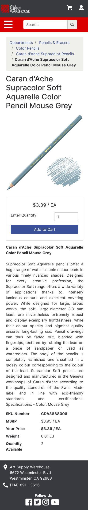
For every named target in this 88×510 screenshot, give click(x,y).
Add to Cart (44, 229)
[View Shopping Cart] (69, 8)
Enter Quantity (23, 215)
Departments (21, 42)
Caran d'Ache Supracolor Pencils (45, 53)
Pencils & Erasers (54, 42)
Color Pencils (27, 48)
